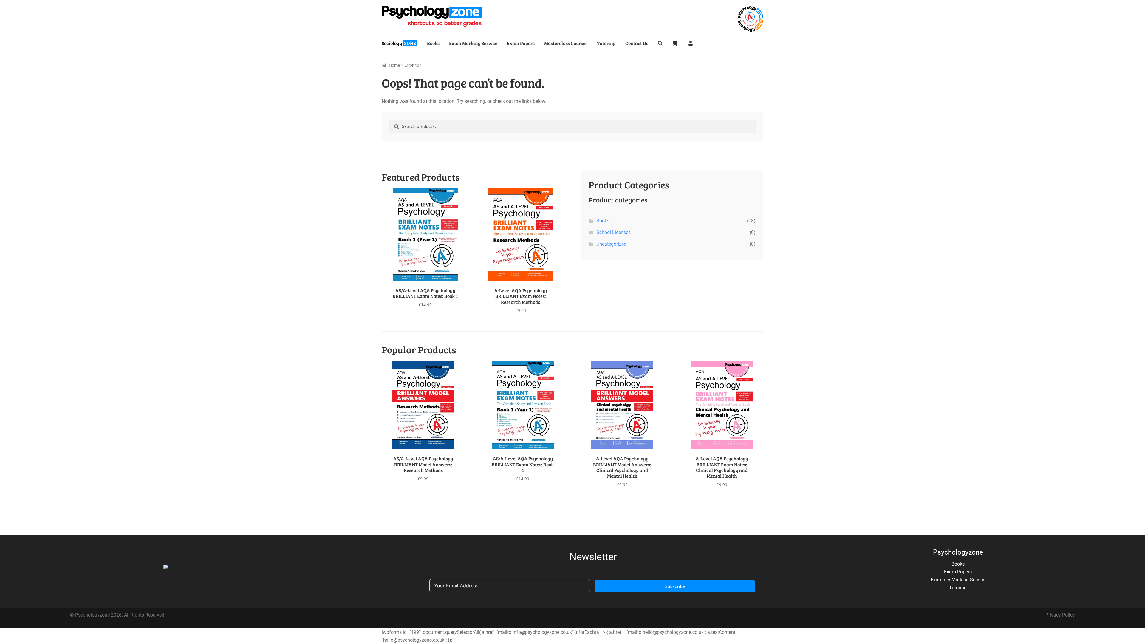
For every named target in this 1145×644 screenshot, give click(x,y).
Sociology (399, 43)
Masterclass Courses (565, 43)
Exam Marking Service (473, 43)
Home (394, 65)
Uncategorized (611, 244)
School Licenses (613, 232)
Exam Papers (521, 43)
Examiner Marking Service (958, 580)
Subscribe (675, 586)
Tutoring (606, 43)
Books (433, 43)
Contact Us (636, 43)
